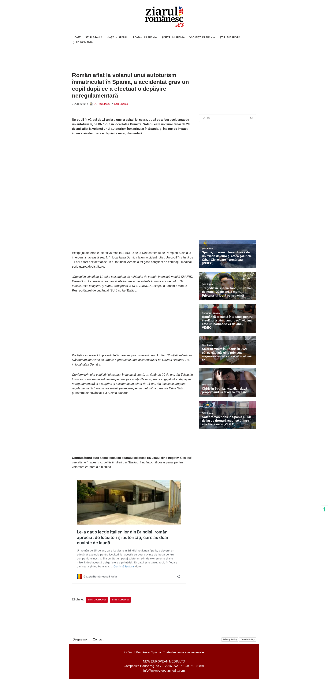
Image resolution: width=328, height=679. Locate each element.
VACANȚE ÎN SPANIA (202, 37)
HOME (77, 37)
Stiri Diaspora (97, 599)
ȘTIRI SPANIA (93, 37)
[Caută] (252, 118)
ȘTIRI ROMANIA (83, 42)
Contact (98, 639)
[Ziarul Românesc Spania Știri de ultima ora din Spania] (164, 16)
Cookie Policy (248, 639)
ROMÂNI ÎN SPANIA (145, 37)
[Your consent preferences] (324, 509)
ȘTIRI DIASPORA (229, 37)
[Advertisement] (141, 56)
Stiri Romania (120, 599)
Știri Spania (121, 103)
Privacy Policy (230, 639)
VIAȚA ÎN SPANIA (117, 37)
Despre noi (80, 639)
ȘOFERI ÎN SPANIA (173, 37)
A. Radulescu (102, 103)
